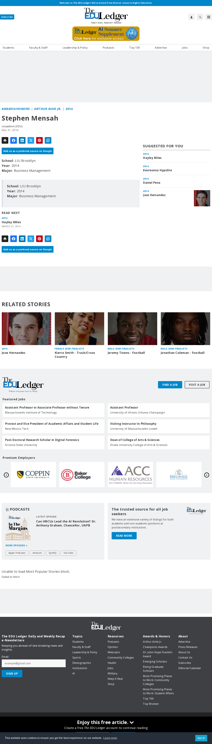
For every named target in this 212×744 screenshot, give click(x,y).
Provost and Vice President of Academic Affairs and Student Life (51, 424)
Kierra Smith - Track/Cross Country (75, 355)
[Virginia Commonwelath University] (179, 474)
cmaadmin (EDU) (12, 126)
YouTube (68, 552)
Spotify (52, 552)
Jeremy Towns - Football (126, 353)
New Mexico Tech (16, 429)
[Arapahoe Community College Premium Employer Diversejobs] (33, 474)
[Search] (200, 17)
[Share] (13, 140)
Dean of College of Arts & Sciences (135, 440)
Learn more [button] (110, 738)
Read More (124, 535)
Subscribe (7, 17)
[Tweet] (30, 140)
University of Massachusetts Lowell (134, 429)
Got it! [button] (201, 738)
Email (5, 656)
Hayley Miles (11, 222)
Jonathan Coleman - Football (183, 353)
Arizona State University (21, 445)
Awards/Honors (16, 109)
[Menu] (208, 17)
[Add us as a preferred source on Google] (48, 140)
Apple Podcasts (17, 552)
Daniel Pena (151, 183)
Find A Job (170, 385)
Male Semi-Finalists (121, 348)
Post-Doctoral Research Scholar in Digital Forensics (42, 440)
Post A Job (197, 385)
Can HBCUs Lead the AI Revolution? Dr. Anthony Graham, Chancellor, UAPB (66, 523)
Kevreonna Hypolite (157, 170)
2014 (69, 109)
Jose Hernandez (154, 195)
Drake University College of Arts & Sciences (138, 445)
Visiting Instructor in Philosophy (133, 424)
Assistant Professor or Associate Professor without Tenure (47, 407)
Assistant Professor (124, 407)
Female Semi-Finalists (69, 348)
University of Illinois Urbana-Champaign (137, 412)
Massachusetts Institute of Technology (31, 412)
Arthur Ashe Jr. (47, 109)
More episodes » (16, 545)
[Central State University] (130, 474)
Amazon (37, 552)
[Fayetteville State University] (82, 474)
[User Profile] (191, 17)
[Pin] (39, 140)
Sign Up (12, 673)
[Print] (5, 140)
